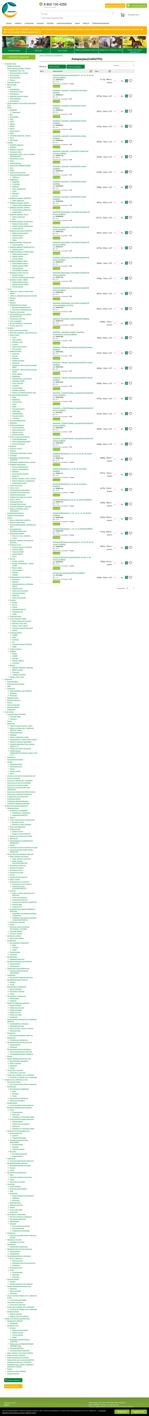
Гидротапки (16, 112)
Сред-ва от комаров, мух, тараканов (19, 780)
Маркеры (13, 446)
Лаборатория (14, 998)
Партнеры (50, 23)
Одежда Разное (15, 163)
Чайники (15, 575)
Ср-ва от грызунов (13, 778)
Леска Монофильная (19, 439)
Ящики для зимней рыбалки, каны (24, 392)
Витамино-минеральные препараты (19, 961)
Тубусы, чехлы (15, 499)
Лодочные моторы (13, 82)
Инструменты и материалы (16, 996)
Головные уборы (15, 152)
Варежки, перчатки (16, 149)
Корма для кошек (16, 1010)
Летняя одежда (17, 228)
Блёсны (15, 356)
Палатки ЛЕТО (17, 554)
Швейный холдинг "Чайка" (19, 279)
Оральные (13, 954)
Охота (9, 289)
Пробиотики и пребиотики (19, 1040)
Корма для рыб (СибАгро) (16, 1355)
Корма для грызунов (17, 1008)
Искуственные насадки (20, 474)
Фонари (12, 665)
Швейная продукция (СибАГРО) (21, 231)
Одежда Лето (17, 212)
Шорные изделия (13, 707)
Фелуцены (13, 695)
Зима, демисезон (18, 200)
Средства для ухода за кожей (17, 785)
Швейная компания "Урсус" (19, 214)
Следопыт (15, 418)
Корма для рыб (15, 829)
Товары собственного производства (134, 51)
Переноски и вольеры (17, 922)
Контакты (40, 23)
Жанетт (12, 128)
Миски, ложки (17, 568)
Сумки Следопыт (16, 649)
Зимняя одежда (17, 235)
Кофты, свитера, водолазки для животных (23, 894)
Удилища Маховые (16, 502)
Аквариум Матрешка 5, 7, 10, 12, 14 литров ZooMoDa (72, 528)
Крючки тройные (18, 434)
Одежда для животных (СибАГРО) (24, 902)
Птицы (12, 1270)
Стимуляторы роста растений (17, 796)
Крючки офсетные (18, 430)
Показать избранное (12, 1386)
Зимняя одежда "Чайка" (20, 284)
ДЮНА (12, 126)
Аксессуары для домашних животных (20, 854)
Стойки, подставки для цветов (20, 748)
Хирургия (13, 1001)
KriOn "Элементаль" (19, 189)
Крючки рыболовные (17, 425)
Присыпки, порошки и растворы (21, 1177)
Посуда (12, 559)
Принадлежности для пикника (20, 577)
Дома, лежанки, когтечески (19, 856)
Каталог (9, 23)
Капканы (13, 298)
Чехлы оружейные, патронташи (21, 323)
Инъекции (13, 1288)
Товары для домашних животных (86, 50)
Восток (14, 605)
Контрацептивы (15, 1030)
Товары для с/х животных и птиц (110, 50)
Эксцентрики (16, 349)
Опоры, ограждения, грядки (19, 737)
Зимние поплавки (18, 360)
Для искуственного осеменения (21, 1217)
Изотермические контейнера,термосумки (18, 530)
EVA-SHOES (14, 117)
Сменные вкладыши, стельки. (20, 135)
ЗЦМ (9, 686)
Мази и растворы (16, 989)
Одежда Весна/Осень (19, 900)
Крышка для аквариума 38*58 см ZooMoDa (69, 573)
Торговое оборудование (15, 515)
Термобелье (14, 179)
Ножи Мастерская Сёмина (19, 96)
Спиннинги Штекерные (17, 495)
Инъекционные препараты (19, 1061)
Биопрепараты (12, 957)
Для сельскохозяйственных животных (23, 1084)
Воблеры (15, 471)
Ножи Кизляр (14, 94)
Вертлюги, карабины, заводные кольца (23, 332)
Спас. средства (17, 383)
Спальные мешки (16, 632)
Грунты (9, 721)
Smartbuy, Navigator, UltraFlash (22, 667)
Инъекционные (15, 952)
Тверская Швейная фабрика (19, 175)
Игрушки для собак (16, 872)
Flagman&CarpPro (18, 409)
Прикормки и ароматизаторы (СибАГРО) (20, 459)
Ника (14, 637)
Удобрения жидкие (13, 799)
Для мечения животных (18, 1219)
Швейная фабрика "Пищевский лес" (22, 247)
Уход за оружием (16, 321)
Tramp (14, 191)
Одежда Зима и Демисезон (21, 205)
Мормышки (16, 376)
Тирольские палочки (19, 346)
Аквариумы (14, 1323)
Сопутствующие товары (18, 618)
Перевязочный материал (21, 1230)
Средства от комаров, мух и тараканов (20, 1075)
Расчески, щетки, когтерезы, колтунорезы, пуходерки (20, 928)
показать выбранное (14, 1380)
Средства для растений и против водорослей (21, 851)
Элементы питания (19, 674)
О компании (29, 23)
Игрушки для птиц (16, 870)
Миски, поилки (15, 879)
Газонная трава (15, 716)
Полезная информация (100, 23)
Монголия (15, 193)
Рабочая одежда (13, 1279)
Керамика (13, 735)
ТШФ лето (15, 177)
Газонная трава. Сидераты (16, 714)
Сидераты (13, 719)
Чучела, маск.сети (16, 325)
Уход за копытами (13, 705)
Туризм (9, 518)
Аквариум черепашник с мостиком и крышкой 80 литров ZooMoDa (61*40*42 (71, 304)
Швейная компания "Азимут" (19, 203)
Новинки (18, 23)
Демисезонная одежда (20, 224)
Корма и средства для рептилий (21, 836)
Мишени (13, 302)
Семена (10, 762)
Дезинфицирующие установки (20, 1165)
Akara (14, 397)
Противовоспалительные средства (19, 1042)
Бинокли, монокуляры (17, 522)
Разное (14, 607)
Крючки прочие (17, 432)
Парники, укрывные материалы (21, 742)
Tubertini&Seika (17, 413)
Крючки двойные (18, 427)
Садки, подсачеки (16, 485)
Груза (14, 337)
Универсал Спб (17, 611)
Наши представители (64, 23)
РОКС (12, 133)
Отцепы (15, 344)
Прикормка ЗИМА (18, 381)
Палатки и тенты (15, 545)
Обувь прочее (15, 131)
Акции (77, 23)
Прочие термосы (18, 660)
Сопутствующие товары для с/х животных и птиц (22, 1296)
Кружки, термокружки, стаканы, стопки (23, 564)
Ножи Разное (14, 101)
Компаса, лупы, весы (19, 623)
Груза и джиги (14, 335)
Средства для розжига (20, 591)
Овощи (12, 769)
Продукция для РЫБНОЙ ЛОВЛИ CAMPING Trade (21, 1345)
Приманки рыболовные (18, 464)
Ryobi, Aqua (16, 411)
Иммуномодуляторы (17, 1026)
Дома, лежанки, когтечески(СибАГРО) (20, 862)
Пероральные (14, 966)
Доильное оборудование (15, 684)
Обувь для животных (19, 897)
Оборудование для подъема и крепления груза (21, 104)
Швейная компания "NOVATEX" (20, 198)
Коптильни (16, 579)
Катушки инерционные (17, 420)
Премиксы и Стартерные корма (23, 1117)
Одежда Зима (17, 904)
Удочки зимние (17, 388)
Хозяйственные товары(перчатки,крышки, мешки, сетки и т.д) (23, 753)
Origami (6, 1405)
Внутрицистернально (19, 1154)
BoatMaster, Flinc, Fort (17, 70)
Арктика (15, 658)
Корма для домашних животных (18, 1003)
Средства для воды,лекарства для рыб (24, 847)
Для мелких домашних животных (21, 977)
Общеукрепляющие (19, 1138)
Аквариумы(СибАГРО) (20, 815)
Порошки (15, 947)
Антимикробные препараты (19, 1024)
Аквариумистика (13, 808)
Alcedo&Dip (16, 399)
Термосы (13, 651)
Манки (12, 300)
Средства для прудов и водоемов (19, 783)
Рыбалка (10, 328)
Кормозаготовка (12, 698)
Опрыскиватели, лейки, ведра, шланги (23, 739)
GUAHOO (15, 186)
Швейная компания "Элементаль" (21, 221)
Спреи (14, 950)
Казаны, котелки (18, 561)
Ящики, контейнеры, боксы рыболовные (19, 510)
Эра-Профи (14, 140)
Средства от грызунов (15, 1070)
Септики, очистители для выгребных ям (21, 776)
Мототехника (11, 84)
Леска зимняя (17, 374)
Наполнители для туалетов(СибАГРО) (19, 887)
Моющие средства (13, 700)
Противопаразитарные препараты (19, 1049)
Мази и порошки (15, 1063)
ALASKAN (13, 110)
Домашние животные (17, 959)
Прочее (12, 845)
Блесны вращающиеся (20, 467)
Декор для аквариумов (18, 827)
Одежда (10, 142)
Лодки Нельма (15, 77)
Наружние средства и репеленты (23, 1263)
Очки (11, 168)
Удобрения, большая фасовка (17, 801)
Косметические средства (18, 877)
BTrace (14, 653)
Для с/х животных (16, 1258)
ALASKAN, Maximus (16, 145)
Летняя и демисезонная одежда (23, 277)
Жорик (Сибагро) (15, 1005)
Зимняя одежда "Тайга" (20, 265)
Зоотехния (38, 50)
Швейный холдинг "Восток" (19, 272)
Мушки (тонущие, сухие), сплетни (24, 478)
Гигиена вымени (12, 681)
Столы (14, 538)
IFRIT (11, 119)
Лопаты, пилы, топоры (20, 625)
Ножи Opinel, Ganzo (16, 91)
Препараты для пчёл (17, 1242)
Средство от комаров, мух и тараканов (23, 1077)
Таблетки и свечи (18, 1149)
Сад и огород (62, 50)
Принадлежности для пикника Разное (22, 585)
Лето (14, 219)
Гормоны (15, 1135)
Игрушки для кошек (16, 868)
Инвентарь (11, 723)
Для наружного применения (19, 943)
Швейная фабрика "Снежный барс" (22, 252)
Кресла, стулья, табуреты (21, 536)
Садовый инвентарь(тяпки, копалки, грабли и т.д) (22, 745)
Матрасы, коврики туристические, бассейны (21, 541)
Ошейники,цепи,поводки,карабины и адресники (22, 910)
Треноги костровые (18, 593)
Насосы (12, 80)
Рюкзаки (13, 600)
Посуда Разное (17, 570)
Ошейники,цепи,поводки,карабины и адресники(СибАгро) (24, 919)
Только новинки (54, 67)
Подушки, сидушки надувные (22, 628)
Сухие (12, 984)
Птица (12, 1110)
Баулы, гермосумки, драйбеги (20, 520)
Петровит (15, 639)
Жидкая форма (17, 1144)
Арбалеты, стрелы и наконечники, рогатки (22, 292)
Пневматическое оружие (18, 305)
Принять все (139, 1412)
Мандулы (15, 476)
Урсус (12, 138)
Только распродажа (74, 67)
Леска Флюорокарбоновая (21, 441)
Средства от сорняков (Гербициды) (19, 794)
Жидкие (12, 982)
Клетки (12, 875)
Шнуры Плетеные (18, 444)
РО (13, 642)
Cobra (14, 404)
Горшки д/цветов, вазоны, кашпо (21, 726)
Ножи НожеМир (15, 98)
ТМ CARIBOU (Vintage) (20, 270)
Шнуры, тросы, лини (17, 677)
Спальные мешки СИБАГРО (22, 644)
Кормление (11, 688)
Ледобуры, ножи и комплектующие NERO (24, 366)
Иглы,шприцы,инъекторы (21, 1226)
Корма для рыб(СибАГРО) (21, 834)
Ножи (9, 87)
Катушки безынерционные (19, 395)
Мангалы (15, 582)
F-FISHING (16, 184)
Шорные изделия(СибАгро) (19, 1316)
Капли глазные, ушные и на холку (21, 1028)
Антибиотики (11, 940)
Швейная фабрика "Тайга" (19, 261)
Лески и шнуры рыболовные (20, 437)
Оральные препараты (17, 1100)
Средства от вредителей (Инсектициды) (21, 792)
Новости (86, 23)
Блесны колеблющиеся (20, 469)
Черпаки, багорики (18, 390)
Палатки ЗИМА (17, 549)
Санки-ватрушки (15, 616)
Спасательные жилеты (18, 172)
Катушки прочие (18, 416)
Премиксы (13, 693)
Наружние (15, 1274)
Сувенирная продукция (15, 513)
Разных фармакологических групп (19, 1058)
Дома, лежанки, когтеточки (21, 859)
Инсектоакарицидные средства (21, 1051)
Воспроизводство (16, 1133)
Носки (12, 161)
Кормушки (15, 363)
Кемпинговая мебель (17, 533)
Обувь (9, 107)
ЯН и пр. (15, 196)
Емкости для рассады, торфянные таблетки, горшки (22, 729)
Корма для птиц (15, 1012)
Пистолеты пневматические (22, 309)
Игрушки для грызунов (18, 865)
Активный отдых (14, 50)
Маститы (13, 1151)
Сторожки (15, 385)
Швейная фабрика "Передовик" (21, 242)
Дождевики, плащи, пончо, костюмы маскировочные (22, 155)
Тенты (14, 556)
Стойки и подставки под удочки (21, 497)
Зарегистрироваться (115, 5)
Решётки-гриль (17, 588)
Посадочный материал (15, 759)
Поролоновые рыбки (19, 483)
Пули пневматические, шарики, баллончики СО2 (21, 315)
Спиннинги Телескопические (19, 492)
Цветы (12, 773)
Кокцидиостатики (16, 1267)
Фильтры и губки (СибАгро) (21, 824)
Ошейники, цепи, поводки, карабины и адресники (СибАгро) (20, 1365)
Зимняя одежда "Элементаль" (22, 226)
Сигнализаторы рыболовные (20, 490)
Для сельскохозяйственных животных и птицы (23, 1236)
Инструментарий (18, 1228)
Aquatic (14, 602)
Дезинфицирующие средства (17, 980)
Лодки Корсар (14, 75)
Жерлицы (15, 358)
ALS (11, 114)
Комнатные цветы (16, 766)
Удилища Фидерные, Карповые (20, 506)
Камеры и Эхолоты (14, 66)
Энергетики (11, 709)
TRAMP (15, 635)
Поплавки (13, 455)
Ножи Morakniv (15, 89)
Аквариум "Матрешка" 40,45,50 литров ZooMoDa (71, 318)
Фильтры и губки (18, 822)
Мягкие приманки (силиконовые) (23, 481)
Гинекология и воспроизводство (18, 968)
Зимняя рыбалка (15, 351)
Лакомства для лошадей (20, 1124)
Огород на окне (15, 771)
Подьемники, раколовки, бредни (21, 453)
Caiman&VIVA (17, 402)
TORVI (12, 121)
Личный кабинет (138, 5)
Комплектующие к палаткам (22, 547)
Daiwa (14, 406)
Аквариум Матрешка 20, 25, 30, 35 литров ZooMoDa (72, 499)
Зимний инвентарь (16, 732)
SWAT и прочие (17, 670)
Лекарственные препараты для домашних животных (22, 1020)
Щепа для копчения (19, 598)
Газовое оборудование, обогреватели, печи (23, 526)
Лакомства (13, 1017)
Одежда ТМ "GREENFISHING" (20, 165)
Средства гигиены (16, 931)
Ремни (12, 170)
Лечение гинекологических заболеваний (19, 972)
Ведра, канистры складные (21, 621)
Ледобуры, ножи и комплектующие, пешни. (24, 370)
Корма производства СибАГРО (23, 1196)
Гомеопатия (11, 975)
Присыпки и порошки (17, 991)
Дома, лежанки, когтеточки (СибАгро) (20, 1353)
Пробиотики (11, 1037)
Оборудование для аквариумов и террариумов (21, 842)
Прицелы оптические (17, 312)
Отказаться (122, 1412)
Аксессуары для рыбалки (19, 330)
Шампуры (15, 595)
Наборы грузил (17, 342)
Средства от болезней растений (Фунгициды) (18, 788)
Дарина (12, 124)
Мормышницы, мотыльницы (22, 378)
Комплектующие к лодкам (19, 73)
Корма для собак (16, 1014)
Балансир (15, 353)
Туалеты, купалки (16, 933)
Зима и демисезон (18, 217)
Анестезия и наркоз (14, 936)
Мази (14, 945)
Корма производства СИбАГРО (21, 691)
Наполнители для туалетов (19, 882)
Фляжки (15, 572)
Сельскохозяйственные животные (22, 1105)
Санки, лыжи (14, 488)
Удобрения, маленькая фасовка (18, 803)
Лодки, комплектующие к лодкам (18, 68)
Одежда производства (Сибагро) (21, 1284)
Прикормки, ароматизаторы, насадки (22, 462)
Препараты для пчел (14, 1239)
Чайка (14, 614)
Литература (11, 757)
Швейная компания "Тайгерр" (20, 207)
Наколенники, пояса (17, 158)
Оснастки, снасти (16, 448)
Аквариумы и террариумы (19, 810)
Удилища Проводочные (18, 504)
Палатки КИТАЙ (18, 552)
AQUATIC (13, 147)
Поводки (13, 451)
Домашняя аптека (16, 764)
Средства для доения (17, 1182)
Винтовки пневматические (21, 307)
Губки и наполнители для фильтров (22, 820)
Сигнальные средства (17, 318)
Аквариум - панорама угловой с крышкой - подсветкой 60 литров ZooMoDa (69, 333)
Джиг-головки (16, 339)
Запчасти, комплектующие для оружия (23, 295)
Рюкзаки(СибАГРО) (19, 609)
